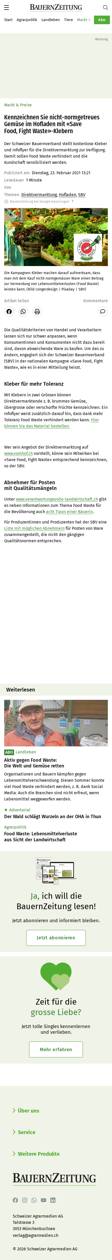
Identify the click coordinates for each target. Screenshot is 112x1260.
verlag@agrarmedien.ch (35, 1235)
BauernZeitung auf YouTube (43, 1200)
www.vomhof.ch (18, 453)
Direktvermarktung (39, 194)
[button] (6, 7)
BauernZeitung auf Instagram (24, 1200)
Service (26, 1132)
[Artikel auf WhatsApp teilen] (23, 311)
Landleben (50, 19)
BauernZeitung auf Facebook (15, 1200)
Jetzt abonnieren (56, 938)
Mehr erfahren (56, 1049)
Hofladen (67, 194)
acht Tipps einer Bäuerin (69, 511)
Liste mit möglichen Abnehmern (34, 528)
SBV (81, 194)
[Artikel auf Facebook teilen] (9, 311)
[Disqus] (56, 613)
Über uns (28, 1110)
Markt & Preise (90, 19)
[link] (56, 763)
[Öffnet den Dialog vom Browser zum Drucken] (37, 311)
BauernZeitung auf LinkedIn (52, 1200)
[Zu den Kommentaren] (103, 311)
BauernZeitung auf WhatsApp (34, 1200)
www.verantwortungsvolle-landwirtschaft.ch (57, 499)
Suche (107, 7)
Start (8, 19)
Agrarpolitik (27, 19)
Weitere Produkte (39, 1153)
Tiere (68, 19)
